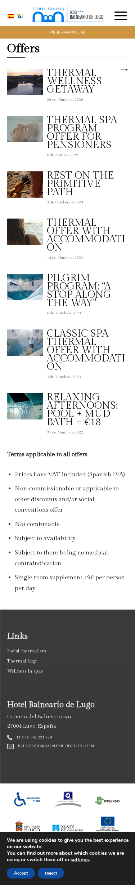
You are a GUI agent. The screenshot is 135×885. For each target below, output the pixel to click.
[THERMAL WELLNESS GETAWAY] (25, 82)
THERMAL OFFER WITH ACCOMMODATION (86, 235)
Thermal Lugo (22, 661)
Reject (51, 873)
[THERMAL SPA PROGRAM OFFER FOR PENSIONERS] (25, 129)
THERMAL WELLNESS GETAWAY (74, 81)
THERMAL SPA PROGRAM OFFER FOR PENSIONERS (82, 132)
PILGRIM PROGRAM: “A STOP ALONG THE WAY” (79, 290)
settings (80, 860)
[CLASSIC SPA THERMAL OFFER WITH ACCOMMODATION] (25, 342)
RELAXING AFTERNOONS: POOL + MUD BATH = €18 (82, 409)
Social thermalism (26, 651)
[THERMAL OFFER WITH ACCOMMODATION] (25, 232)
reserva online (67, 32)
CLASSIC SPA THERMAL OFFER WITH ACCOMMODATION (86, 350)
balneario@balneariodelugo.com (56, 746)
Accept (21, 873)
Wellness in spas (25, 671)
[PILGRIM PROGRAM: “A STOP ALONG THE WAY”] (25, 287)
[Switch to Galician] (20, 16)
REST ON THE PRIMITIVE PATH (80, 184)
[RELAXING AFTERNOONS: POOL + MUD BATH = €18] (25, 406)
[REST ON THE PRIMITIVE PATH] (25, 184)
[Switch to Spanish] (11, 16)
